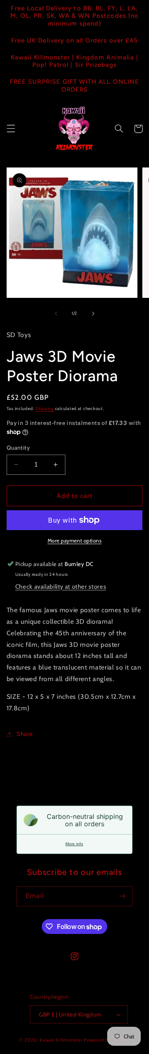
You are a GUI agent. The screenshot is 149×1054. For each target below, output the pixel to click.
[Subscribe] (122, 896)
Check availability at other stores (60, 586)
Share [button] (25, 734)
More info (74, 844)
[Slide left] (56, 313)
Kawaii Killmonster (61, 1040)
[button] (10, 128)
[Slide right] (93, 313)
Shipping (44, 408)
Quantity (18, 447)
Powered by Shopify (107, 1040)
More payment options (75, 541)
